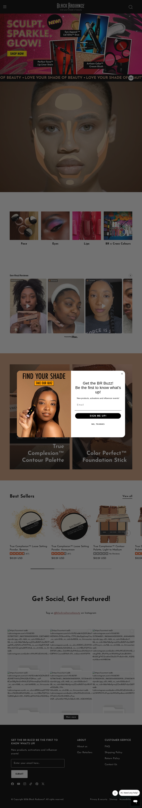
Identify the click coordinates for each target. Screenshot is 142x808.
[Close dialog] (122, 373)
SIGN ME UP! (98, 416)
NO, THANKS (98, 424)
